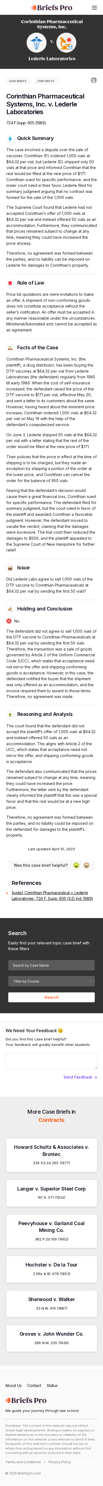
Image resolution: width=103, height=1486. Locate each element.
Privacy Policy (60, 1462)
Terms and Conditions (23, 1462)
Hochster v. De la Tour (51, 1265)
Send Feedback (77, 1077)
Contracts (46, 81)
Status (52, 1385)
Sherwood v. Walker (51, 1299)
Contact (34, 1385)
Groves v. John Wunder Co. (52, 1334)
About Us (13, 1385)
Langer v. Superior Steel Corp (51, 1189)
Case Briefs (17, 81)
